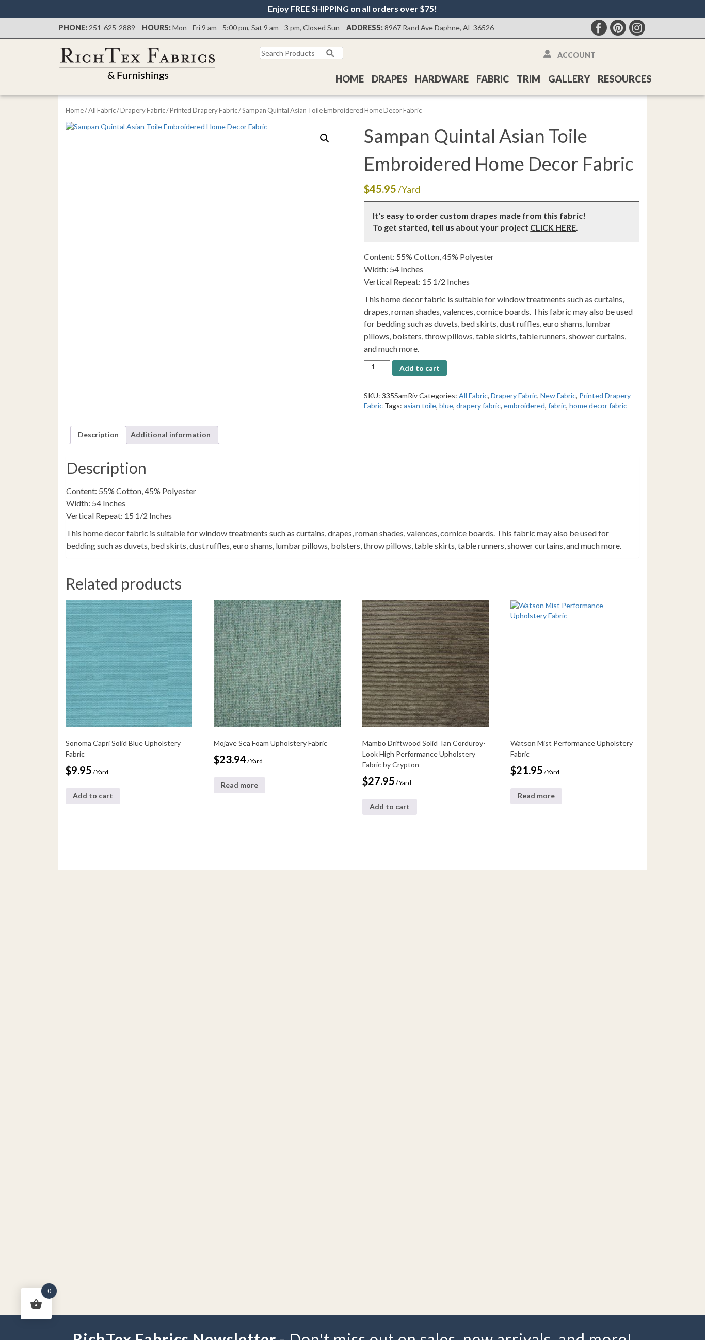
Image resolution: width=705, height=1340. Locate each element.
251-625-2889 (112, 27)
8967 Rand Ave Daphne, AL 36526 (439, 27)
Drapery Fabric (142, 110)
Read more (239, 784)
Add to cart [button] (93, 795)
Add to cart (419, 368)
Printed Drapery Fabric (203, 110)
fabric (557, 405)
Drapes (389, 79)
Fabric (492, 79)
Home (349, 79)
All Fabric (102, 110)
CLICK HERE (553, 227)
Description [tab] (98, 434)
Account (576, 55)
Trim (528, 79)
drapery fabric (478, 405)
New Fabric (558, 395)
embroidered (524, 405)
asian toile (420, 405)
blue (446, 405)
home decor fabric (598, 405)
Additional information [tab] (171, 434)
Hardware (442, 79)
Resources (624, 79)
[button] (324, 138)
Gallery (569, 79)
